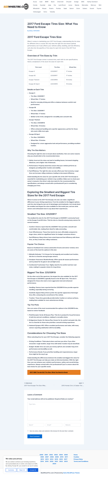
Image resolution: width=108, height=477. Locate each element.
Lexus (70, 5)
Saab (65, 8)
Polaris (51, 8)
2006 (42, 457)
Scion (78, 8)
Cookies (76, 457)
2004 (61, 455)
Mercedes (85, 5)
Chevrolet (60, 2)
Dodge (76, 2)
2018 (42, 461)
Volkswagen (37, 12)
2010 (61, 457)
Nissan (44, 8)
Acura (35, 2)
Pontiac (58, 8)
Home (76, 455)
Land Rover (62, 5)
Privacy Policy (78, 459)
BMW (46, 2)
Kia (55, 5)
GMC (82, 2)
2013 (47, 459)
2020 (51, 461)
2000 (41, 455)
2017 (65, 459)
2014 (51, 459)
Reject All (22, 470)
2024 (54, 463)
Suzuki (92, 8)
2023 (66, 461)
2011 (66, 457)
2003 (56, 455)
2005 (66, 455)
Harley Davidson (92, 2)
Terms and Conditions (81, 461)
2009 (57, 457)
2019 (46, 461)
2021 (56, 461)
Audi (40, 2)
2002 (51, 455)
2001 (46, 455)
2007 (47, 457)
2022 (61, 461)
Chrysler (68, 2)
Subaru (85, 8)
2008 (52, 457)
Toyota (99, 8)
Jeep (49, 5)
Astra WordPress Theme (71, 473)
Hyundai (42, 5)
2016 (61, 459)
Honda (35, 5)
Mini (100, 5)
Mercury (93, 5)
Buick (53, 2)
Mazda (77, 5)
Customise (11, 470)
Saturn (72, 8)
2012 (42, 459)
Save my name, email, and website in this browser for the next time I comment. (52, 431)
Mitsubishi (36, 8)
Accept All (33, 470)
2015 (56, 459)
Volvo (45, 12)
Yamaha (52, 12)
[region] (21, 465)
